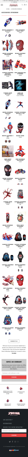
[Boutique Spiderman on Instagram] (15, 441)
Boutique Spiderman (11, 446)
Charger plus (14, 341)
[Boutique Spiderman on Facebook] (12, 441)
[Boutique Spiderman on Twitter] (10, 441)
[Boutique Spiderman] (13, 5)
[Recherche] (23, 5)
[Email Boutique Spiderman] (18, 441)
